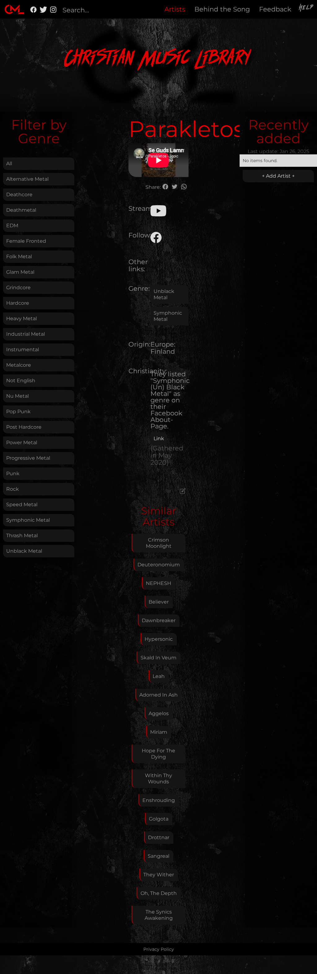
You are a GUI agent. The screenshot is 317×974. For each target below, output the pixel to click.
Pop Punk (18, 411)
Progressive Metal (28, 458)
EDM (12, 225)
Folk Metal (19, 256)
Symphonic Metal (28, 520)
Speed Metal (21, 504)
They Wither (158, 875)
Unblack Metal (24, 551)
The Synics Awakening (159, 915)
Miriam (158, 732)
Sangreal (158, 856)
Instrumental (22, 349)
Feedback (275, 9)
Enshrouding (158, 800)
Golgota (158, 819)
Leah (159, 676)
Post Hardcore (23, 427)
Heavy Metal (21, 318)
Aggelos (159, 713)
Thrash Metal (22, 535)
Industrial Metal (25, 334)
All (9, 163)
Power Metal (21, 442)
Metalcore (18, 365)
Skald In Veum (158, 658)
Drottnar (158, 837)
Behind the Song (222, 9)
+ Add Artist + (278, 176)
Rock (12, 489)
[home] (14, 9)
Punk (13, 473)
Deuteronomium (158, 565)
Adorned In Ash (158, 695)
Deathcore (19, 194)
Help (306, 8)
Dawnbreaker (159, 620)
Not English (20, 380)
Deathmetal (21, 210)
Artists (174, 9)
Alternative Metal (27, 179)
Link (159, 438)
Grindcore (18, 287)
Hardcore (17, 303)
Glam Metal (20, 272)
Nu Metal (17, 396)
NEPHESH (158, 583)
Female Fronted (26, 241)
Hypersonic (159, 639)
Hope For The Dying (158, 754)
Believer (159, 602)
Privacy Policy (158, 949)
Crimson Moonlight (159, 543)
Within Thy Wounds (158, 779)
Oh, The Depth (159, 893)
